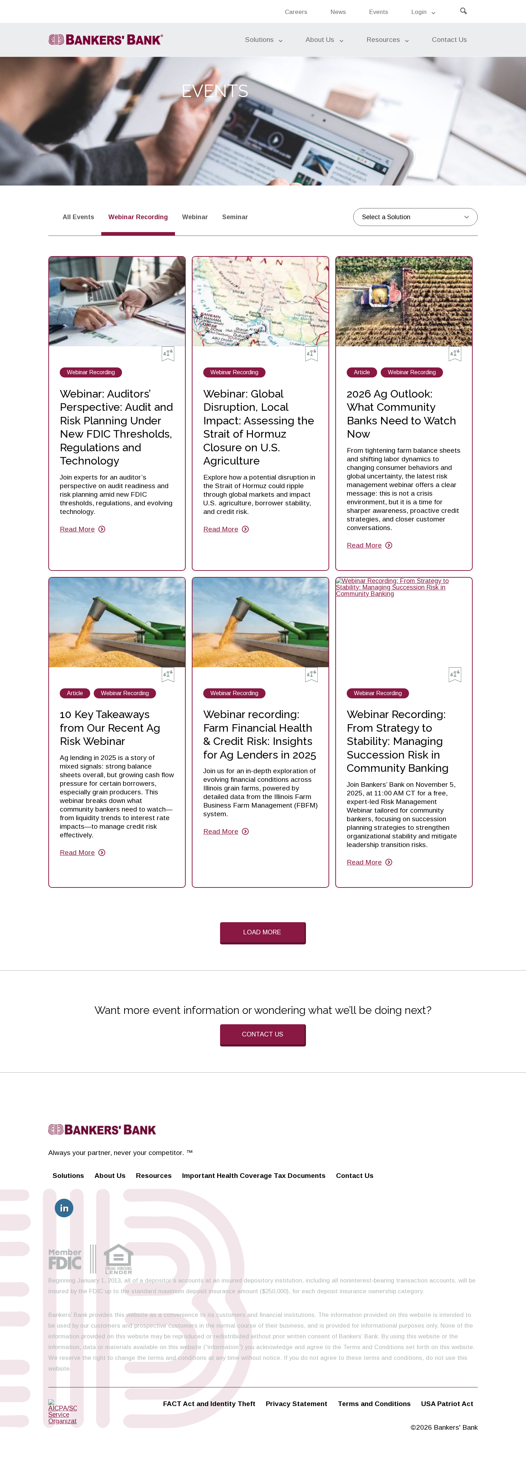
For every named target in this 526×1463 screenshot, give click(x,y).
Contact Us (449, 39)
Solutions (259, 39)
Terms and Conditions (374, 1403)
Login (419, 12)
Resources (383, 39)
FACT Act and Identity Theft (209, 1403)
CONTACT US (262, 1034)
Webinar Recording (91, 373)
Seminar (238, 217)
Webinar (198, 217)
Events (378, 12)
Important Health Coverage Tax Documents (254, 1175)
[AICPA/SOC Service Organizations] (62, 1421)
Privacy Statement (296, 1403)
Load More (262, 932)
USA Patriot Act (447, 1403)
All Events (78, 217)
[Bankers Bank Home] (105, 39)
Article (362, 373)
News (341, 15)
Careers (296, 12)
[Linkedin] (64, 1208)
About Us (320, 39)
